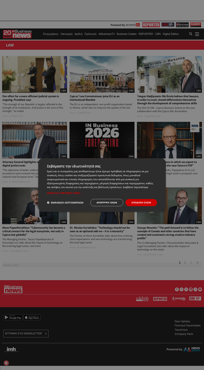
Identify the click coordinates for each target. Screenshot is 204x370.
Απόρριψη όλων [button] (107, 202)
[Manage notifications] (6, 363)
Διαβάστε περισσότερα (135, 187)
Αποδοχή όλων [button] (141, 202)
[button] (102, 193)
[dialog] (102, 185)
